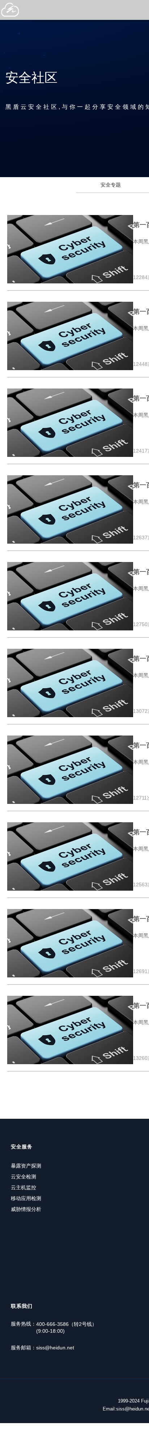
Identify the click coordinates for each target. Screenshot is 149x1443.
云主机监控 (23, 1187)
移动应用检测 (26, 1198)
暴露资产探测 (26, 1166)
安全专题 (111, 185)
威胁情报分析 (26, 1209)
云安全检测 (23, 1176)
